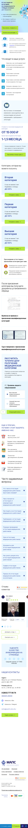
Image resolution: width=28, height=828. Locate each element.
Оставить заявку (6, 826)
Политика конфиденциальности (12, 790)
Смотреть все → (9, 637)
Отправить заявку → (15, 195)
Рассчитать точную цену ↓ (15, 154)
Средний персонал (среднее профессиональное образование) (14, 404)
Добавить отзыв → (10, 632)
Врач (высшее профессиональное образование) (14, 394)
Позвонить (17, 826)
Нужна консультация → (10, 32)
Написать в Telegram (11, 704)
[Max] (22, 826)
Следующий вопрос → (15, 412)
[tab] (2, 626)
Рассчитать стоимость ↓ (10, 28)
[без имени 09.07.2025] (13, 609)
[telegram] (26, 826)
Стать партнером (7, 771)
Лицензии (14, 769)
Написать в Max (9, 700)
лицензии (11, 45)
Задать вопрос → (10, 715)
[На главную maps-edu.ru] (13, 763)
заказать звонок (7, 696)
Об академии (5, 769)
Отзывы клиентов (19, 771)
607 (18, 619)
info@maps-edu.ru (9, 709)
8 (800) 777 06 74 (9, 693)
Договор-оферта (14, 774)
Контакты (4, 774)
